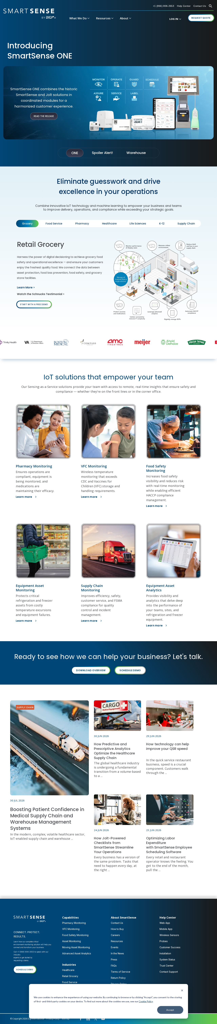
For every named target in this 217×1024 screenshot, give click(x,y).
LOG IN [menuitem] (173, 19)
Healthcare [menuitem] (68, 970)
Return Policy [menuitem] (118, 977)
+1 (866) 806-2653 (163, 6)
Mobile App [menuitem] (166, 929)
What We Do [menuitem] (78, 18)
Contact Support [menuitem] (169, 971)
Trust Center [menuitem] (166, 965)
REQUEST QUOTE (201, 17)
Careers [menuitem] (115, 935)
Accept (170, 1009)
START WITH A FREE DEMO (34, 304)
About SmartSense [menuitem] (123, 917)
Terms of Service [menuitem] (120, 971)
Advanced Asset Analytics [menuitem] (76, 953)
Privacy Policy (52, 1018)
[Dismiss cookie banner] (182, 991)
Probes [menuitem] (164, 941)
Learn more (24, 497)
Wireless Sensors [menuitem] (169, 935)
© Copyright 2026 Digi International (27, 1018)
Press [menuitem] (114, 959)
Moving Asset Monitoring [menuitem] (76, 947)
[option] (31, 342)
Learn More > (26, 287)
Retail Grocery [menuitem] (70, 976)
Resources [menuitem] (103, 18)
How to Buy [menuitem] (117, 929)
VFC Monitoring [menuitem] (71, 929)
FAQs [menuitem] (114, 965)
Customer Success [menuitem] (170, 947)
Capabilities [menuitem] (70, 917)
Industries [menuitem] (69, 965)
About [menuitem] (124, 18)
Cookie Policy (146, 1001)
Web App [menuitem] (165, 922)
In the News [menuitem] (117, 953)
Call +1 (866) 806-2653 (24, 952)
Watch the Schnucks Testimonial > (40, 294)
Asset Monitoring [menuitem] (71, 941)
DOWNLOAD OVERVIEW (90, 670)
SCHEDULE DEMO (130, 670)
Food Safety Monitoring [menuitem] (75, 935)
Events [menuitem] (114, 947)
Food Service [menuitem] (69, 982)
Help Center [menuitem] (168, 917)
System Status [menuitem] (167, 959)
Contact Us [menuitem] (117, 922)
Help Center (184, 6)
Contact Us (199, 6)
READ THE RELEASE (44, 116)
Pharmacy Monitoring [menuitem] (74, 922)
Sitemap (66, 1018)
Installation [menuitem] (165, 953)
